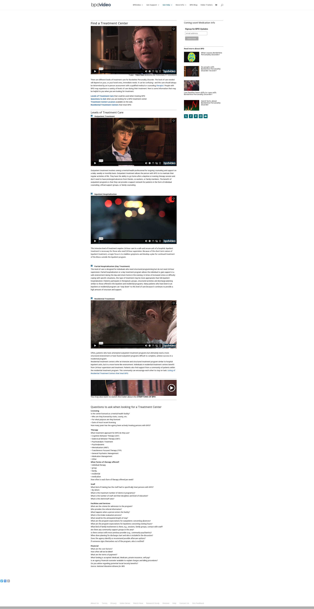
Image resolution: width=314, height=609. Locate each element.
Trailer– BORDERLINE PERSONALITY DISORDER (153, 75)
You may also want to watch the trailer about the (123, 396)
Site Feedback (198, 603)
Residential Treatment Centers (104, 105)
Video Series (125, 603)
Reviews (166, 603)
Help (174, 603)
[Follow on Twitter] (186, 116)
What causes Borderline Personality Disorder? (211, 53)
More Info (180, 5)
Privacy (114, 603)
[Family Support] (191, 90)
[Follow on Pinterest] (196, 116)
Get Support (151, 5)
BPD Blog (193, 5)
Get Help (166, 5)
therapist (160, 85)
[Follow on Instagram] (201, 116)
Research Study (152, 603)
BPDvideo (137, 5)
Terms (104, 603)
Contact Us (184, 603)
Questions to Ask (98, 99)
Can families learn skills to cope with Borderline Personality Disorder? (200, 93)
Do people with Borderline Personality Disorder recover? (211, 69)
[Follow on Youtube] (206, 116)
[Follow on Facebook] (191, 116)
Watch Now (138, 603)
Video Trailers (206, 5)
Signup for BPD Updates (196, 29)
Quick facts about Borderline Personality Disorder (211, 103)
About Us (95, 603)
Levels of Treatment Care (102, 96)
